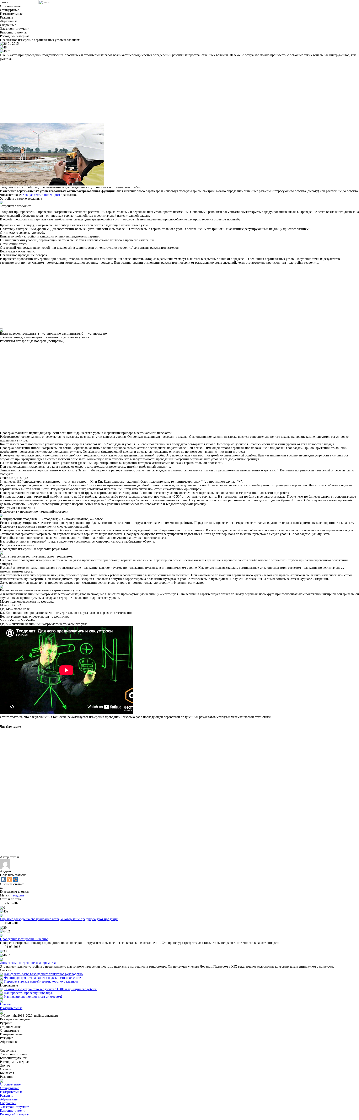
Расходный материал (15, 1114)
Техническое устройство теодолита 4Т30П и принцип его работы (50, 989)
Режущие (6, 1095)
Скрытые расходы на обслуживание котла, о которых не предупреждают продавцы (59, 919)
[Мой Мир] (15, 879)
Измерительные (11, 1008)
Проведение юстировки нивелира (24, 939)
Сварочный (8, 1103)
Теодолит (17, 895)
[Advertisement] (124, 92)
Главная (5, 1004)
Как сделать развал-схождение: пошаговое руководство (43, 974)
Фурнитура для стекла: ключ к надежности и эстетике (42, 977)
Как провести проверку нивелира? (28, 993)
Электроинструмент (14, 1107)
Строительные (10, 1084)
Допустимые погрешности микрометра (28, 962)
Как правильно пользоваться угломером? (33, 996)
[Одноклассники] (9, 879)
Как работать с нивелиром (41, 195)
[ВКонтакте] (3, 879)
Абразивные (8, 1099)
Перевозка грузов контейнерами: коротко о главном (41, 981)
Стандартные (9, 1088)
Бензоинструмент (12, 1110)
